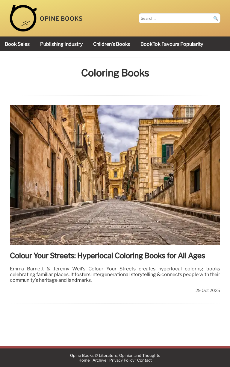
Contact (144, 360)
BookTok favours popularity (171, 44)
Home (84, 360)
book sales (17, 44)
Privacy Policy (121, 360)
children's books (111, 44)
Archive (100, 360)
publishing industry (61, 44)
